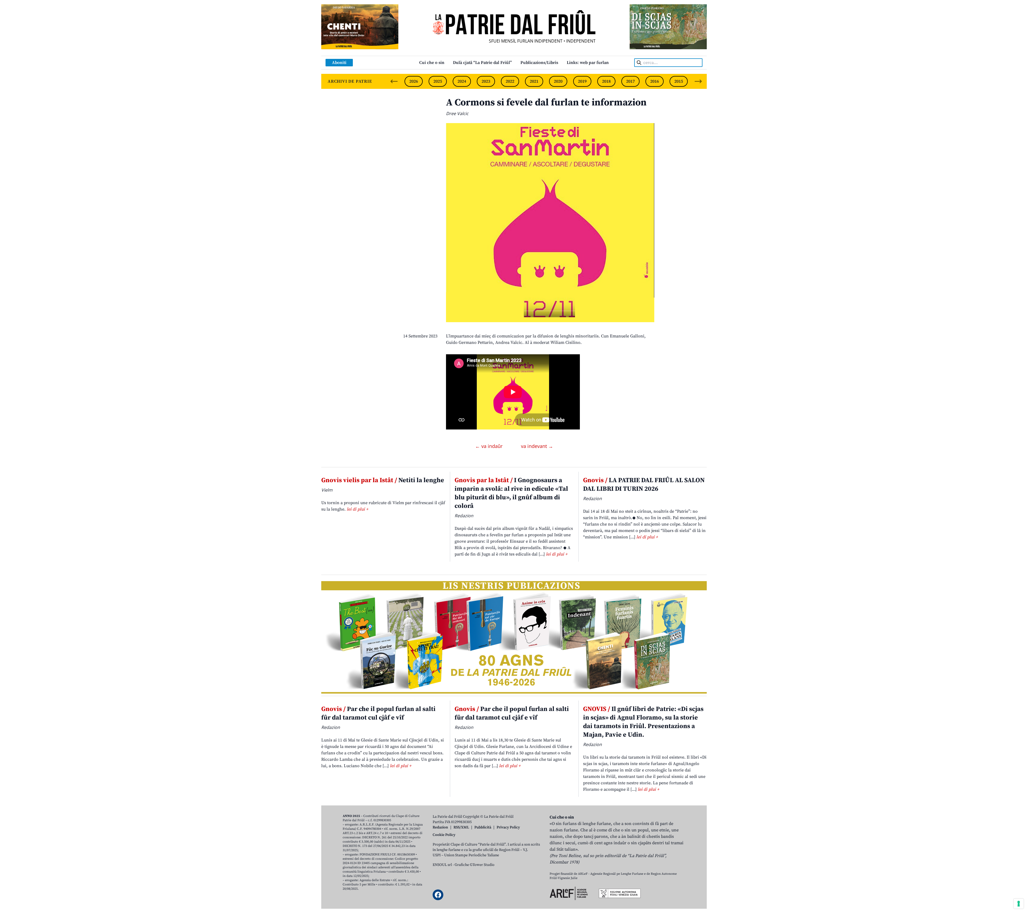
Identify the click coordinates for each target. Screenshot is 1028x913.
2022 (510, 81)
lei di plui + (357, 509)
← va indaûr (489, 446)
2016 (654, 81)
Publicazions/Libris (539, 62)
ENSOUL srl (442, 864)
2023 (486, 81)
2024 (462, 81)
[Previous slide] (394, 81)
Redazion (440, 827)
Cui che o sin (431, 62)
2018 (606, 81)
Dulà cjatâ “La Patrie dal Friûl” (482, 62)
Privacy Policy (508, 827)
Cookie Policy (444, 834)
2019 (582, 81)
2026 (413, 81)
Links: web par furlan (588, 62)
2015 (678, 81)
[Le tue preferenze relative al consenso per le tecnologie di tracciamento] (1019, 904)
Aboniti (339, 62)
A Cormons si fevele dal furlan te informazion (546, 103)
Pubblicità (482, 827)
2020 (558, 81)
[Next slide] (698, 81)
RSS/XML (461, 827)
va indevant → (537, 446)
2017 (630, 81)
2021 (534, 81)
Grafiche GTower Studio (474, 864)
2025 (437, 81)
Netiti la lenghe (382, 480)
